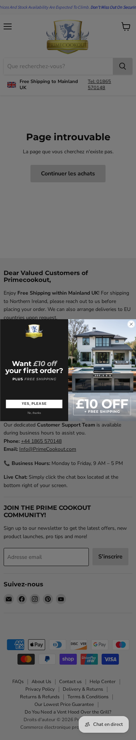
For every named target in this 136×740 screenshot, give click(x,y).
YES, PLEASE (33, 403)
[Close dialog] (131, 324)
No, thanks (34, 413)
